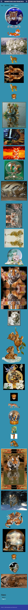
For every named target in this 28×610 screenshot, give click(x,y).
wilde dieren (7, 5)
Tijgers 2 (3, 597)
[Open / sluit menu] (26, 1)
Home (2, 5)
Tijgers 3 (16, 5)
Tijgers (12, 5)
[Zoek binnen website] (1, 1)
